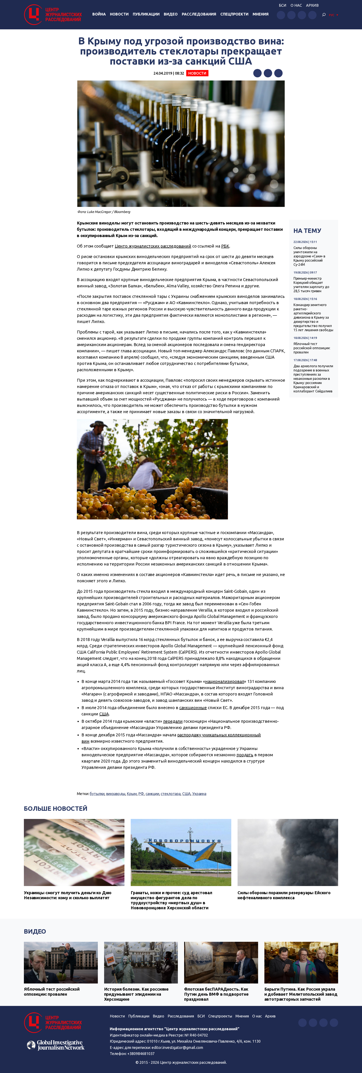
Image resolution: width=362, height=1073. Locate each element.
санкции (152, 793)
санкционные (193, 707)
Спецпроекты (220, 1016)
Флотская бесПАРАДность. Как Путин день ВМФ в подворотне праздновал (216, 994)
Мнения (261, 14)
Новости (119, 14)
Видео (171, 14)
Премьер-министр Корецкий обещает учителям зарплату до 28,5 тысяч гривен (311, 284)
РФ (141, 793)
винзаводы (115, 793)
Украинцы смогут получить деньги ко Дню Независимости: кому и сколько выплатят (67, 895)
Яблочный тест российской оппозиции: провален (311, 348)
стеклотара (171, 793)
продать (245, 754)
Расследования (199, 14)
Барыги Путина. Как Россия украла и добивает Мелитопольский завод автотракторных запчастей (300, 994)
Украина (199, 793)
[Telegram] (278, 73)
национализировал (224, 681)
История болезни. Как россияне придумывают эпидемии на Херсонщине (136, 994)
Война (99, 14)
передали (173, 721)
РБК (225, 246)
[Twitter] (268, 73)
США (104, 713)
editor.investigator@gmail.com (177, 1047)
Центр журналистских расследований (153, 246)
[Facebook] (257, 73)
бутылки (97, 793)
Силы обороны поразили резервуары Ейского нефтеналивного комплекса (284, 895)
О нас (296, 5)
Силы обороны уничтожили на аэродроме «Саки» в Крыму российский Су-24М (309, 256)
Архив (312, 5)
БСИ (282, 5)
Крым (132, 793)
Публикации (146, 14)
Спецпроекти (234, 14)
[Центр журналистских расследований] (54, 14)
